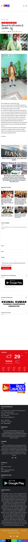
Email (2, 251)
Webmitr (18, 532)
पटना (7, 22)
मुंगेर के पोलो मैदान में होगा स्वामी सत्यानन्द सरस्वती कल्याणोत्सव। (20, 216)
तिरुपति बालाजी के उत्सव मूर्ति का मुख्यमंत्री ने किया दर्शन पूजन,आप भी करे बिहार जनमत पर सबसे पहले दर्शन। (7, 201)
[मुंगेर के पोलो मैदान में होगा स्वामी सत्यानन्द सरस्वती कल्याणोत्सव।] (21, 210)
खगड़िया (7, 19)
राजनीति (14, 22)
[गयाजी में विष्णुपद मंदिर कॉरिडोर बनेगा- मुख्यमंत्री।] (7, 210)
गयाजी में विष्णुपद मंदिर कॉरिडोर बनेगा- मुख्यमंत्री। (7, 215)
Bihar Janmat (5, 31)
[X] (14, 458)
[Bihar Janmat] (6, 5)
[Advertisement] (16, 6)
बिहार (10, 22)
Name (2, 245)
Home (3, 19)
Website (3, 257)
